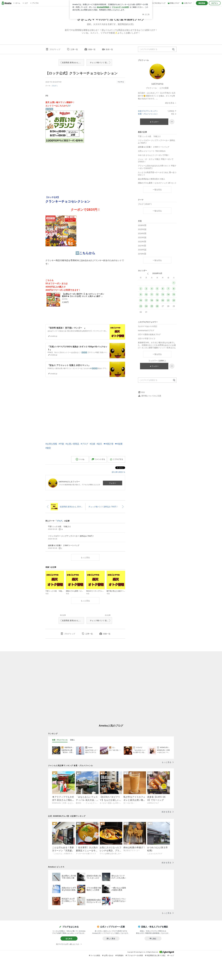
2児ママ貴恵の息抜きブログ (149, 334)
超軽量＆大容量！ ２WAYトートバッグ (153, 147)
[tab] (60, 740)
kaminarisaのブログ (146, 330)
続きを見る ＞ (171, 103)
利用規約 (120, 955)
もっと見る (85, 557)
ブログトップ (54, 49)
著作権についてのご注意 (151, 396)
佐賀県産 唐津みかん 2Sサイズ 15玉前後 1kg (73, 62)
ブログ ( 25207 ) (145, 204)
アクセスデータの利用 (135, 955)
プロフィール (151, 88)
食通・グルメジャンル (147, 114)
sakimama (157, 83)
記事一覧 (74, 49)
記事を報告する (119, 472)
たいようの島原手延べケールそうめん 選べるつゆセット (157, 173)
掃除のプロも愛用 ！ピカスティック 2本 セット (157, 183)
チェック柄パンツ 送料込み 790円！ (101, 62)
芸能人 (72, 740)
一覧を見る (157, 189)
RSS (143, 392)
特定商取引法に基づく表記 (156, 955)
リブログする (118, 459)
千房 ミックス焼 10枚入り (150, 136)
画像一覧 (91, 49)
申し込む (153, 938)
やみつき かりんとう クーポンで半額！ (154, 155)
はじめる (69, 938)
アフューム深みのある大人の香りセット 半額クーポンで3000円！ (157, 167)
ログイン (214, 3)
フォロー (112, 483)
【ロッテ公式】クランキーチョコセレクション (81, 73)
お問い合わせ (108, 955)
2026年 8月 (157, 273)
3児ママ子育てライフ (146, 338)
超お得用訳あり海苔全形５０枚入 (152, 179)
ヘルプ (171, 955)
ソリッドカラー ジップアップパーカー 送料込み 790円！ (156, 141)
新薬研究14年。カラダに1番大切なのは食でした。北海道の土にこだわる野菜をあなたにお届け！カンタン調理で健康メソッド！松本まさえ (157, 345)
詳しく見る (111, 938)
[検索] (173, 49)
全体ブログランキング (147, 111)
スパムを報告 (95, 955)
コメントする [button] (100, 459)
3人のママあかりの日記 (147, 326)
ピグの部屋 (164, 88)
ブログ (54, 86)
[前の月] (148, 273)
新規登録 (201, 3)
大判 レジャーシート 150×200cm (151, 151)
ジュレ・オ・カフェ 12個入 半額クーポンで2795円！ (155, 160)
